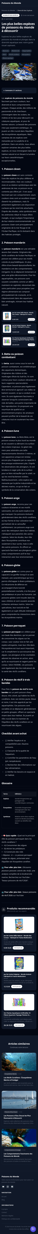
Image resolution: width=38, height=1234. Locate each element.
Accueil (4, 1196)
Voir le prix (31, 319)
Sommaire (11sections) (13, 90)
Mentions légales (7, 1216)
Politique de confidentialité (11, 1219)
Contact (4, 1212)
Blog (3, 1200)
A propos (5, 1209)
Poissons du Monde (8, 10)
